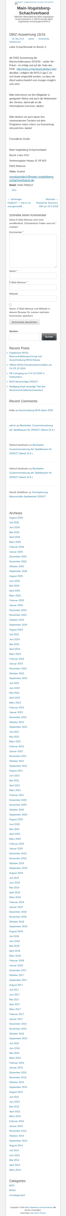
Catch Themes (40, 1213)
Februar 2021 (16, 795)
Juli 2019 (14, 877)
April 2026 (14, 537)
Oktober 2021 (16, 761)
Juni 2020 (14, 824)
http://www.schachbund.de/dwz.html (36, 69)
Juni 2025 (14, 581)
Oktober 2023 (16, 673)
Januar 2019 (16, 907)
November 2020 (18, 804)
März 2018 (15, 955)
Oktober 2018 (16, 921)
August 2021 (16, 770)
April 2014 (14, 1165)
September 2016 (18, 1038)
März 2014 (15, 1169)
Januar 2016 (16, 1067)
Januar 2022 (16, 751)
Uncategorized (17, 1195)
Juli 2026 (14, 522)
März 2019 (15, 897)
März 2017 (15, 1009)
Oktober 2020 (16, 809)
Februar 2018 (16, 960)
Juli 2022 (14, 731)
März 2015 (15, 1116)
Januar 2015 (16, 1126)
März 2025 (15, 595)
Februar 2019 (16, 902)
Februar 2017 (16, 1014)
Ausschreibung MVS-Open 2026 (35, 410)
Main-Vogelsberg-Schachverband (34, 10)
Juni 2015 (14, 1101)
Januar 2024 (16, 663)
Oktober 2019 (16, 863)
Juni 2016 (14, 1048)
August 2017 (16, 985)
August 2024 (16, 629)
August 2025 (16, 576)
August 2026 (16, 517)
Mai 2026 (14, 532)
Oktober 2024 (16, 619)
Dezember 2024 (18, 610)
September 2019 (18, 868)
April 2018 (14, 950)
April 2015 (14, 1111)
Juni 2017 (14, 994)
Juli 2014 (14, 1150)
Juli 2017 (14, 989)
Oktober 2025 (16, 566)
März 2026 (15, 542)
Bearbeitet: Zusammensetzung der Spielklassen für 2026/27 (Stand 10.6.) (30, 449)
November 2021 (18, 756)
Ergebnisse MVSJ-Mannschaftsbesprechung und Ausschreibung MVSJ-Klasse (25, 356)
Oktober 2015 (16, 1082)
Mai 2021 (14, 780)
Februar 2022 (16, 746)
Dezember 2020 (18, 800)
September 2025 (18, 571)
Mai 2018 (14, 946)
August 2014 (16, 1145)
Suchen (13, 331)
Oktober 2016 (16, 1033)
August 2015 (16, 1092)
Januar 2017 (16, 1019)
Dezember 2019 (18, 853)
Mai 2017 (14, 999)
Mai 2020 (14, 829)
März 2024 (15, 654)
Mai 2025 (14, 585)
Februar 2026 (16, 546)
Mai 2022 (14, 736)
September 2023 (18, 678)
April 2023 (14, 697)
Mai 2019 (14, 887)
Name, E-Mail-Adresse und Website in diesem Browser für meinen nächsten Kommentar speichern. (29, 312)
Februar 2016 (16, 1062)
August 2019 (16, 873)
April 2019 (14, 892)
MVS (14, 190)
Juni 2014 (14, 1155)
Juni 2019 (14, 882)
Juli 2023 (14, 683)
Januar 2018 (16, 965)
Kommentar (16, 232)
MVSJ (12, 1190)
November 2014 (18, 1130)
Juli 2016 (14, 1043)
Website (13, 293)
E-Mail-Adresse (18, 282)
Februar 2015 (16, 1121)
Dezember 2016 (18, 1023)
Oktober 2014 (16, 1135)
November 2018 (18, 916)
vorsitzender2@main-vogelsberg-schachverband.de (31, 178)
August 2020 (16, 819)
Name (13, 271)
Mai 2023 (14, 692)
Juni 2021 (14, 775)
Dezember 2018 (18, 911)
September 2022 (18, 726)
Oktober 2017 (16, 975)
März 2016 (15, 1058)
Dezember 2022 (18, 717)
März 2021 (15, 790)
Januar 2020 (16, 848)
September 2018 (18, 926)
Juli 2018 (14, 936)
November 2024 (18, 615)
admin (31, 39)
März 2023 (15, 702)
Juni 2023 (14, 688)
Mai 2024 (14, 644)
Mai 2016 (14, 1053)
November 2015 (18, 1077)
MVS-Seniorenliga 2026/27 (23, 381)
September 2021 (18, 766)
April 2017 (14, 1004)
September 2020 (18, 814)
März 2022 (15, 741)
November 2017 (18, 970)
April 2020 (14, 834)
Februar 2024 (16, 658)
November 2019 (18, 858)
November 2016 (18, 1028)
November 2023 (18, 668)
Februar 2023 (16, 707)
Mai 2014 (14, 1160)
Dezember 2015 (18, 1072)
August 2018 (16, 931)
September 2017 (18, 980)
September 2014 (18, 1140)
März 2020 (15, 838)
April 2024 (14, 649)
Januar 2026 (16, 551)
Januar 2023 (16, 712)
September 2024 (18, 624)
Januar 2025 (16, 605)
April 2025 (14, 590)
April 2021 (14, 785)
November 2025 (18, 561)
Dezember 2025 (18, 556)
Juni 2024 (14, 639)
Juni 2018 (14, 941)
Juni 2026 (14, 527)
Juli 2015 (14, 1097)
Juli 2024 (14, 634)
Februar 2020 (16, 843)
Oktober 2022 (16, 722)
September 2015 (18, 1087)
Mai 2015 (14, 1106)
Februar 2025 (16, 600)
